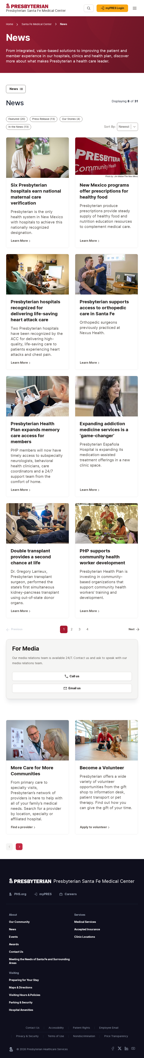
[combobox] (127, 127)
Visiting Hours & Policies (24, 995)
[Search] (89, 8)
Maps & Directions (20, 987)
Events (13, 937)
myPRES (45, 894)
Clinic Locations (84, 937)
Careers (71, 894)
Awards (14, 944)
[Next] (19, 846)
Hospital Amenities (21, 1010)
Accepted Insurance (87, 929)
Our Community (19, 922)
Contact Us (16, 952)
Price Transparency (116, 1036)
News (12, 929)
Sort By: (110, 126)
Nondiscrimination (84, 1036)
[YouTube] (133, 1049)
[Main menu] (134, 8)
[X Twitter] (120, 1049)
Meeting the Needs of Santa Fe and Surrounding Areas (39, 961)
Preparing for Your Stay (24, 980)
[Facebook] (113, 1049)
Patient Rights (81, 1028)
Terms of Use (56, 1036)
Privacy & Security (27, 1036)
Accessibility (56, 1028)
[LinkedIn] (126, 1049)
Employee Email (108, 1028)
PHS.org (20, 894)
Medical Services (85, 922)
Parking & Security (20, 1002)
